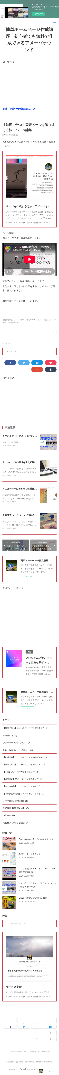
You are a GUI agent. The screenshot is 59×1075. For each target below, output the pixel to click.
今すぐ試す (39, 14)
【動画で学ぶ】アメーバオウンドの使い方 (24, 764)
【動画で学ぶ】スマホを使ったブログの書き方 (25, 728)
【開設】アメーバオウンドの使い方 (20, 771)
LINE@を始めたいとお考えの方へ (34, 897)
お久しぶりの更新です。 (13, 442)
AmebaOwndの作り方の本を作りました (36, 839)
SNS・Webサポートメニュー (18, 749)
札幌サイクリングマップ (29, 853)
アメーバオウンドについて (16, 742)
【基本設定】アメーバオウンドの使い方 (22, 778)
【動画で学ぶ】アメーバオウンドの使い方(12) (19, 320)
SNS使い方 (10, 735)
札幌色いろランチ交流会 (16, 822)
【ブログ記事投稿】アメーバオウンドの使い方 (25, 793)
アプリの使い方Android (15, 800)
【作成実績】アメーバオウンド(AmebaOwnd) (25, 757)
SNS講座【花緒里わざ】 (16, 808)
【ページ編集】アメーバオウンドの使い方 (24, 786)
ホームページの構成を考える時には (20, 462)
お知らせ (9, 815)
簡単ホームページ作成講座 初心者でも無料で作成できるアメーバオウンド (29, 39)
